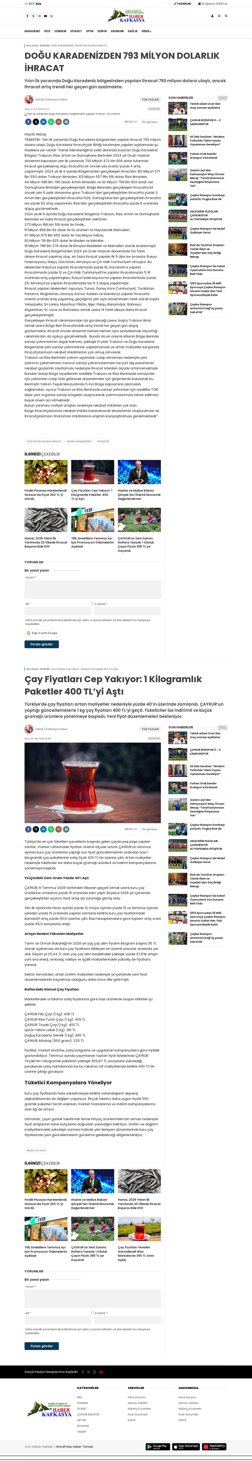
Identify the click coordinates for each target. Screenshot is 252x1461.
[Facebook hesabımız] (27, 16)
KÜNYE (132, 1420)
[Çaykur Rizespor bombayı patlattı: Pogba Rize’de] (177, 205)
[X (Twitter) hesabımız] (33, 16)
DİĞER (145, 31)
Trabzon (104, 441)
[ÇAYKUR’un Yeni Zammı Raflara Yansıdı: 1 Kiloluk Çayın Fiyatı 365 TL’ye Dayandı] (139, 521)
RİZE (47, 31)
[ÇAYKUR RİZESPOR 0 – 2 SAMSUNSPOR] (177, 130)
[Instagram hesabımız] (39, 16)
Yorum (30, 577)
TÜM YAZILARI (150, 99)
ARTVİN (81, 1420)
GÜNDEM (60, 31)
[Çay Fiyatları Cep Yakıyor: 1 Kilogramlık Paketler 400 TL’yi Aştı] (92, 473)
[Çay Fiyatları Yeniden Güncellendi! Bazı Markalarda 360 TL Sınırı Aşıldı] (139, 1230)
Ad (28, 604)
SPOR (90, 31)
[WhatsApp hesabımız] (51, 16)
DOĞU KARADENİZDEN (80, 441)
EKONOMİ (117, 31)
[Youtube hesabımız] (45, 16)
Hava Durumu (137, 1397)
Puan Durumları (138, 1414)
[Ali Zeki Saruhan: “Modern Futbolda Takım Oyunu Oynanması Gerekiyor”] (177, 146)
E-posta (101, 604)
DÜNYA (102, 31)
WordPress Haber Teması (74, 1447)
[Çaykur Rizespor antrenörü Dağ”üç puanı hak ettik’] (177, 314)
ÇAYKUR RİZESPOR (88, 1414)
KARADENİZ (32, 31)
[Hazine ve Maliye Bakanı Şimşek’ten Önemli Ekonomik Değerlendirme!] (139, 473)
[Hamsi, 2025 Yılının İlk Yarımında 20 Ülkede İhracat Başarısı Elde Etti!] (46, 521)
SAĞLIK (132, 31)
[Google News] (150, 122)
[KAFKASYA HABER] (126, 21)
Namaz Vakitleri (138, 1403)
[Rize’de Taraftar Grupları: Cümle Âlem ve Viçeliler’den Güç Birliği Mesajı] (177, 255)
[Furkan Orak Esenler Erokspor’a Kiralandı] (177, 164)
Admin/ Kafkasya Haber (51, 99)
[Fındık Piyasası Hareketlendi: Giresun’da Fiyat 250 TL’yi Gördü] (46, 473)
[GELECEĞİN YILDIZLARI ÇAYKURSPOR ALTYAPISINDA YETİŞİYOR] (177, 221)
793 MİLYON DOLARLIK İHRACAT (44, 441)
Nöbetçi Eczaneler (139, 1409)
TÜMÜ (223, 98)
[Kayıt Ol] (212, 16)
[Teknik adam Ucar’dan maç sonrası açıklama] (177, 113)
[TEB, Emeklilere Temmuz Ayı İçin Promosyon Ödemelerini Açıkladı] (92, 521)
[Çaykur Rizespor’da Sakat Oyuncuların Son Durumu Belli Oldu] (177, 276)
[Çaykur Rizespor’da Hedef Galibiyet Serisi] (177, 238)
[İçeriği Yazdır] (66, 122)
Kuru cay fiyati (37, 1150)
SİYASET (76, 31)
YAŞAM (81, 1431)
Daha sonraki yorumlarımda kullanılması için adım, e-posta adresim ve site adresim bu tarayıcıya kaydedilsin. (87, 622)
